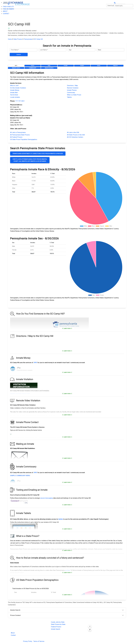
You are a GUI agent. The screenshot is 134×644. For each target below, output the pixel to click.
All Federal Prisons (16, 137)
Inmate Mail (14, 92)
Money (82, 65)
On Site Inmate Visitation (18, 88)
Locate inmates (15, 97)
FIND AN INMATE (8, 9)
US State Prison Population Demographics (23, 139)
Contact (13, 635)
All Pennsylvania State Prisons (20, 135)
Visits (32, 65)
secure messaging (46, 498)
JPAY (35, 362)
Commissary (32, 68)
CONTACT (6, 13)
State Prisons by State (58, 624)
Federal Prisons (56, 627)
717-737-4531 (20, 101)
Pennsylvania (28, 39)
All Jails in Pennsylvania (18, 132)
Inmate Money (14, 90)
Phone (65, 65)
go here (67, 570)
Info (16, 65)
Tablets (115, 65)
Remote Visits (16, 68)
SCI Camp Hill (38, 39)
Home (10, 39)
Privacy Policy (27, 641)
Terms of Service (38, 641)
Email (98, 65)
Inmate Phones (72, 90)
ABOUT (5, 11)
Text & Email (14, 95)
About (13, 633)
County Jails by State (57, 622)
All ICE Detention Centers (75, 137)
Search (18, 54)
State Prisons (17, 39)
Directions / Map (72, 85)
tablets (60, 519)
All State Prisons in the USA (76, 135)
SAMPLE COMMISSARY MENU (20, 475)
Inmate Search (49, 68)
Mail (49, 65)
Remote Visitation (72, 88)
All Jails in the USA (73, 132)
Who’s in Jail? (14, 85)
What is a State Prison (74, 95)
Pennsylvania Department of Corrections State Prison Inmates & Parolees (38, 153)
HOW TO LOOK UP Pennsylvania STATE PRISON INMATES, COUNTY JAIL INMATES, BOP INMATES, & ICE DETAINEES (30, 160)
